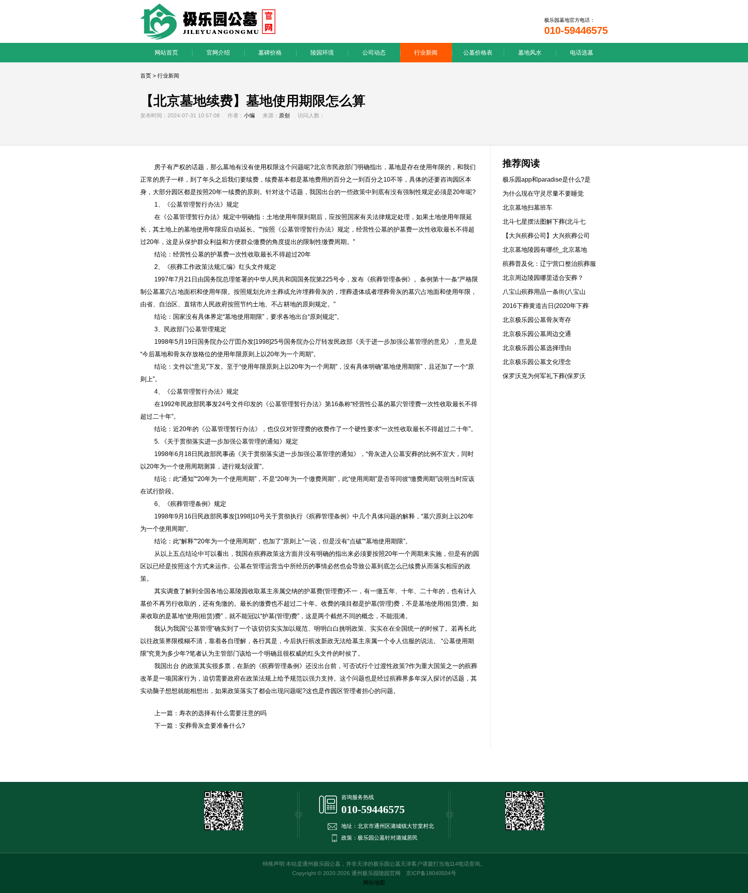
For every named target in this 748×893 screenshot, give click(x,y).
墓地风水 (530, 52)
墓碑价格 (270, 52)
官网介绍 (218, 52)
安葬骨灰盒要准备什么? (212, 725)
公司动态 (374, 52)
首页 (145, 76)
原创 (284, 115)
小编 (249, 115)
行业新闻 (426, 52)
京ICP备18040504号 (431, 873)
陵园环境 (322, 52)
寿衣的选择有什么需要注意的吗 (222, 713)
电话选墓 (581, 52)
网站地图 (374, 882)
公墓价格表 (477, 52)
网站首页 (166, 52)
